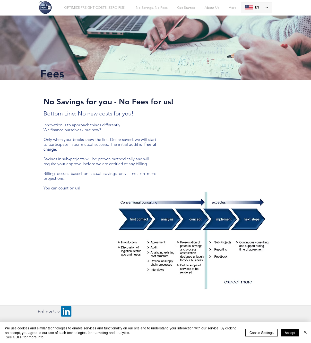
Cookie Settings (262, 332)
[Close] (305, 332)
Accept (290, 332)
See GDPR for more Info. (25, 337)
